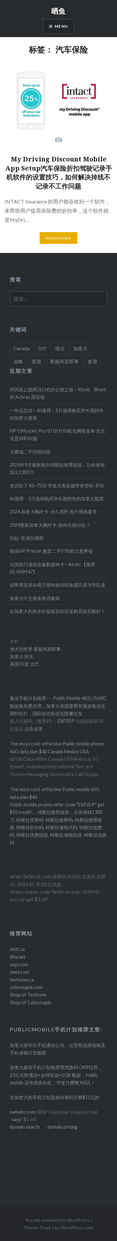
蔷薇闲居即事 (64, 361)
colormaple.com (26, 987)
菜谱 (36, 361)
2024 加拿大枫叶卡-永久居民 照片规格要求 (53, 511)
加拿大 (80, 348)
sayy (16, 1119)
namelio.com (22, 1112)
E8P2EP (66, 721)
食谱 (92, 361)
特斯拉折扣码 (30, 827)
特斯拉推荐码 (59, 820)
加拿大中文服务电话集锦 (35, 598)
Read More (58, 238)
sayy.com (19, 964)
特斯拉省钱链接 (65, 835)
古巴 (34, 664)
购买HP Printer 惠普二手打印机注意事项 (51, 551)
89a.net (17, 957)
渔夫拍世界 (21, 649)
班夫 (28, 656)
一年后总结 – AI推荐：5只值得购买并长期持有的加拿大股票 (57, 414)
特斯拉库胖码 (30, 820)
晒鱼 (58, 11)
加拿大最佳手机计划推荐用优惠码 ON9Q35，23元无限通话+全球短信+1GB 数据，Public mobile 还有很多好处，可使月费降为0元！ (56, 1075)
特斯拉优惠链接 (32, 835)
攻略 (18, 361)
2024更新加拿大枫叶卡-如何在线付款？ (50, 525)
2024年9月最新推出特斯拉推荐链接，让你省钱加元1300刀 (57, 468)
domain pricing (62, 1127)
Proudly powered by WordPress (57, 1220)
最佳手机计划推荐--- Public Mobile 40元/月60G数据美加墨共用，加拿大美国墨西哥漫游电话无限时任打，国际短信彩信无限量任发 (58, 705)
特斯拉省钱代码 (61, 827)
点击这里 (33, 729)
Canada (21, 348)
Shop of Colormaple (30, 1002)
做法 (60, 348)
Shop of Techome (28, 994)
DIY (42, 348)
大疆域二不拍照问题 (30, 451)
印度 (24, 664)
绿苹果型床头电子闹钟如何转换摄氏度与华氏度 (57, 585)
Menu (61, 26)
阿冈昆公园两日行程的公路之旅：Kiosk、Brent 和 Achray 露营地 (58, 393)
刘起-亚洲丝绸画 (27, 538)
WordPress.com (77, 1227)
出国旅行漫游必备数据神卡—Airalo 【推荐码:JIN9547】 (52, 568)
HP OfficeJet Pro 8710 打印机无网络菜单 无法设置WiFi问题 (57, 434)
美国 (14, 664)
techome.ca (22, 980)
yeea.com (19, 972)
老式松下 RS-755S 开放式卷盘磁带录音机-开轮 (57, 485)
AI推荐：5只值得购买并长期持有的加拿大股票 (57, 498)
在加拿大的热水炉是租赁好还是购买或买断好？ (57, 611)
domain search (25, 1127)
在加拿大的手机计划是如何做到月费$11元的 (54, 1097)
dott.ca (17, 949)
